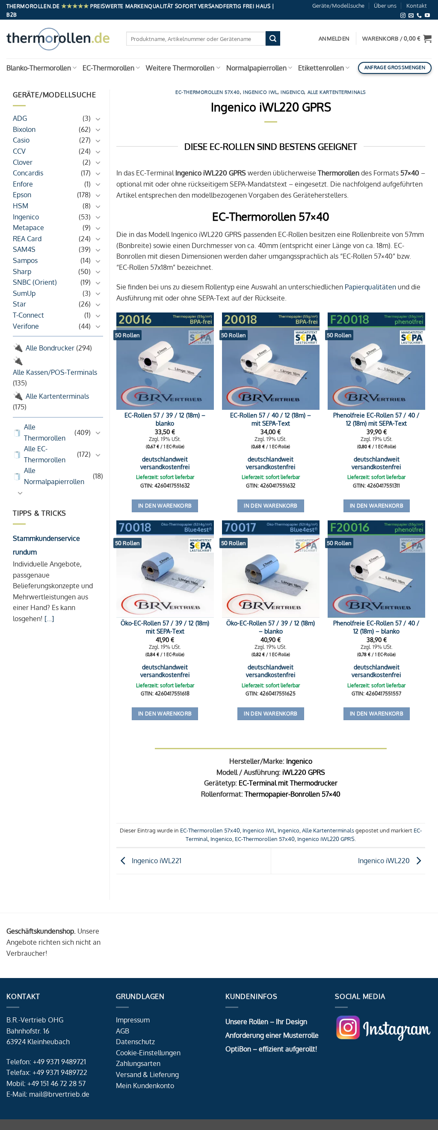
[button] (397, 38)
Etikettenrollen (321, 68)
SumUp (24, 293)
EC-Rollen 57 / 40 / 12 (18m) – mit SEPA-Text (270, 419)
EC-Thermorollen (108, 68)
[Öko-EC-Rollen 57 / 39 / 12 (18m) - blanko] (271, 569)
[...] (48, 618)
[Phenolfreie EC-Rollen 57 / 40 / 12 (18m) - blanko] (376, 569)
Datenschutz (135, 1041)
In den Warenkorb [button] (165, 505)
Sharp (22, 271)
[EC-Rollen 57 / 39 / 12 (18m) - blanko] (165, 361)
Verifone (26, 326)
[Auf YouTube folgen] (427, 15)
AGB (122, 1031)
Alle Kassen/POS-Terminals (55, 372)
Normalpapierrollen (256, 68)
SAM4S (24, 249)
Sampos (25, 260)
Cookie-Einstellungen (148, 1052)
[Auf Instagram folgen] (402, 15)
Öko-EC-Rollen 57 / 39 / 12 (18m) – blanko (270, 627)
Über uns (385, 5)
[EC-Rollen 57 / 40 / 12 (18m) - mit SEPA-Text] (271, 361)
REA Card (27, 238)
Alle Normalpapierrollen (54, 476)
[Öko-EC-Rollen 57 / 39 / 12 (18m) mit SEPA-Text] (165, 569)
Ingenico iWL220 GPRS (326, 838)
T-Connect (28, 315)
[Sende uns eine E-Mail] (411, 15)
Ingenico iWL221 (155, 860)
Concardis (28, 173)
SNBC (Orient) (35, 282)
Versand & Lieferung (147, 1074)
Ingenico (26, 217)
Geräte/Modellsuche (338, 5)
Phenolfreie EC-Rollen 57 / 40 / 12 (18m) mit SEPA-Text (376, 419)
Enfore (23, 184)
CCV (19, 151)
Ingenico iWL (260, 92)
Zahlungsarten (138, 1063)
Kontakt (416, 5)
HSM (20, 205)
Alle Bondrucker (50, 348)
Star (19, 304)
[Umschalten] (98, 119)
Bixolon (24, 129)
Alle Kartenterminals (57, 396)
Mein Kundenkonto (145, 1085)
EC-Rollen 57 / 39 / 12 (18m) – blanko (164, 419)
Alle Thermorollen (44, 432)
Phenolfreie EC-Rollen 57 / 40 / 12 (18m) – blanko (376, 627)
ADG (20, 118)
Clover (23, 162)
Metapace (28, 227)
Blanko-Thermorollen (38, 68)
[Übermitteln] (273, 38)
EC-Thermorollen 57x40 (207, 92)
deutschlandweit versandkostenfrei (165, 463)
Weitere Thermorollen (180, 68)
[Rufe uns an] (419, 15)
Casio (21, 140)
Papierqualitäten (370, 287)
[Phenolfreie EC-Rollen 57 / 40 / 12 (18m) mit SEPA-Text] (376, 361)
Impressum (133, 1020)
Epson (22, 194)
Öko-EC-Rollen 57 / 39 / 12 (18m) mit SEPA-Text (165, 627)
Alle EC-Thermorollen (44, 454)
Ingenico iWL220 (384, 860)
